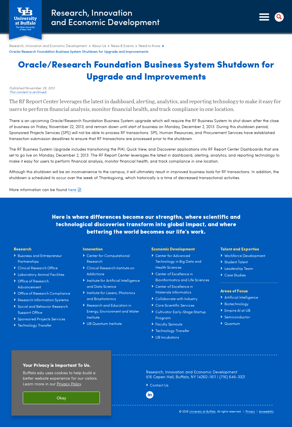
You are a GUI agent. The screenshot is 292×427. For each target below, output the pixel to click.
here (72, 190)
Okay (61, 398)
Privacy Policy (69, 384)
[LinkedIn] (149, 395)
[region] (61, 383)
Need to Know (150, 46)
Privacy (250, 411)
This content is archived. (28, 92)
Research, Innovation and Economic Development (48, 46)
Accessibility (266, 411)
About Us (99, 46)
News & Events (122, 46)
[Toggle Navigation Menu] (270, 17)
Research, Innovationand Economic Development (105, 16)
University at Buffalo (202, 411)
